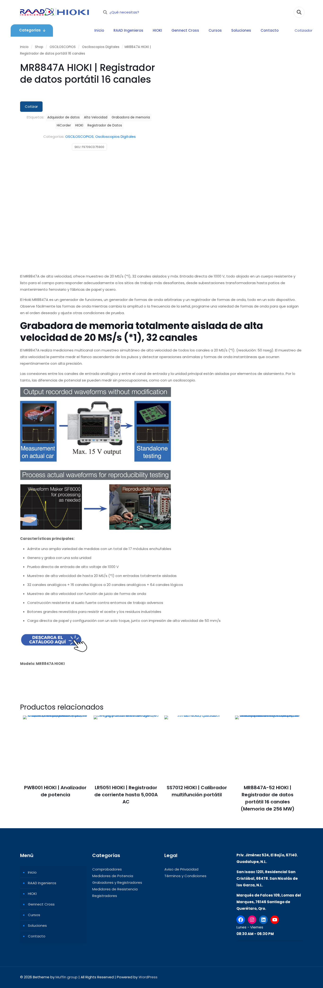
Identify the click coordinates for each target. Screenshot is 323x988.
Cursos (34, 914)
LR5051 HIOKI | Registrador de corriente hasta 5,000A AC (126, 794)
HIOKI (79, 125)
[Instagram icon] (286, 977)
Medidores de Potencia (112, 875)
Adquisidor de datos (63, 117)
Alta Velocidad (95, 117)
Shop (39, 47)
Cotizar (31, 106)
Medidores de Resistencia (115, 889)
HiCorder (64, 125)
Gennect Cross (41, 904)
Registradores (104, 895)
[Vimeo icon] (281, 977)
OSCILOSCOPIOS (63, 47)
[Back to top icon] (298, 977)
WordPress (148, 977)
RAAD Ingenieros (42, 882)
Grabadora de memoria (131, 117)
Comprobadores (107, 869)
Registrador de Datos (104, 125)
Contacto (36, 936)
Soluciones (37, 925)
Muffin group (67, 977)
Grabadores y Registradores (117, 882)
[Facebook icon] (271, 977)
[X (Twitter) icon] (276, 977)
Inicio (24, 47)
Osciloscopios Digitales (100, 47)
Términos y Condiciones (185, 875)
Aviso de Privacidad (181, 869)
